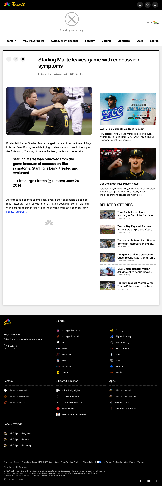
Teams (9, 40)
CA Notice (124, 462)
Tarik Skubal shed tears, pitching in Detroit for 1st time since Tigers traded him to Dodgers (135, 213)
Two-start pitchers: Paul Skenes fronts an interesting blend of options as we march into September (136, 242)
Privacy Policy (88, 462)
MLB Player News (33, 40)
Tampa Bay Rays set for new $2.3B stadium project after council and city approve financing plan (134, 228)
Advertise (8, 462)
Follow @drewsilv (16, 211)
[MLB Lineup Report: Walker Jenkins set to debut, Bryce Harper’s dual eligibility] (107, 271)
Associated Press (124, 218)
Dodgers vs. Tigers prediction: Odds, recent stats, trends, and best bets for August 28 (135, 256)
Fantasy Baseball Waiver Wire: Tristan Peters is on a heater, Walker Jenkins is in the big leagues (135, 284)
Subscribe (10, 346)
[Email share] (22, 59)
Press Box (65, 462)
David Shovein (123, 246)
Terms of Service (137, 462)
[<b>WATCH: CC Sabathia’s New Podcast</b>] (128, 109)
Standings (124, 40)
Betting (106, 40)
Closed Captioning (29, 462)
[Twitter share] (15, 59)
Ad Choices (76, 462)
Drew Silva (46, 74)
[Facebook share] (8, 59)
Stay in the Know (12, 334)
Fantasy (90, 40)
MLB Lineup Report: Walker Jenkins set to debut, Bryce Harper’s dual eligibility (133, 270)
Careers (17, 462)
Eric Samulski (123, 289)
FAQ (40, 462)
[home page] (14, 5)
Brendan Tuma (123, 275)
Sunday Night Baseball (64, 40)
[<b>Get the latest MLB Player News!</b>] (128, 163)
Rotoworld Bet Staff (125, 260)
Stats (140, 40)
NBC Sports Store (51, 462)
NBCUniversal (20, 467)
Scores (154, 40)
